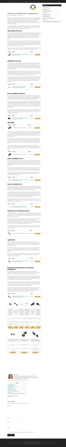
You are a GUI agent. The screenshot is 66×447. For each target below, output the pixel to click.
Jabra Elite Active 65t (11, 384)
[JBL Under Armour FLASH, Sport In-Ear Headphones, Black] (9, 233)
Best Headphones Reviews (33, 7)
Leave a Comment (20, 15)
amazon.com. (40, 443)
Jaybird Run (10, 392)
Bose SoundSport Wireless (12, 386)
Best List (12, 395)
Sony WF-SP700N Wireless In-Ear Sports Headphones (17, 393)
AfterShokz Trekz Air (11, 385)
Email (8, 422)
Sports (17, 395)
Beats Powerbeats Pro (11, 390)
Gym (15, 395)
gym (29, 28)
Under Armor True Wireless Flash (13, 391)
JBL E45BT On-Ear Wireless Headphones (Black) (19, 127)
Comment (9, 405)
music (36, 71)
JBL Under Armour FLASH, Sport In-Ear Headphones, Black (20, 233)
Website (8, 427)
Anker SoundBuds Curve (46, 14)
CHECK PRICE (38, 54)
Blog (14, 395)
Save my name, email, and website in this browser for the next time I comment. (21, 432)
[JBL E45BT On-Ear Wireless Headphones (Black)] (9, 127)
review (12, 396)
